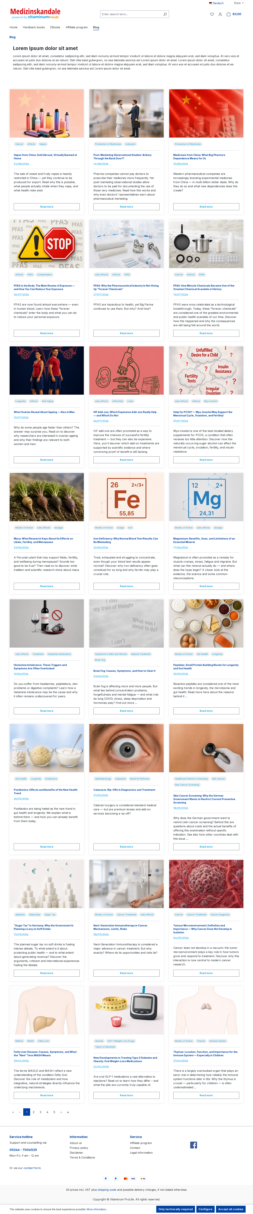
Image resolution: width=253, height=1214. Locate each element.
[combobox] (130, 14)
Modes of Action (24, 527)
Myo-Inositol (210, 401)
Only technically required (176, 1209)
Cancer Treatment (126, 914)
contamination (44, 274)
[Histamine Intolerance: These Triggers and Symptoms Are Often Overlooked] (47, 623)
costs (130, 401)
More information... (97, 1209)
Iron (130, 527)
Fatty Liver (43, 1041)
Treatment (38, 654)
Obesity (99, 1041)
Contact (135, 1148)
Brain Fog (100, 660)
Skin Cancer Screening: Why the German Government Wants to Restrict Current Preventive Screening (204, 799)
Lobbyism (130, 144)
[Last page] (68, 1112)
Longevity (20, 401)
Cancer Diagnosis (220, 914)
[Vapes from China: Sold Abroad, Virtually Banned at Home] (47, 113)
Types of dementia (105, 1047)
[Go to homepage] (35, 13)
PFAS (30, 274)
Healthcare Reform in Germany (191, 778)
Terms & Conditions (82, 1157)
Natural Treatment (140, 654)
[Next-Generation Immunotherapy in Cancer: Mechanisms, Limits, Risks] (126, 884)
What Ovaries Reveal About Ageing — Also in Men (44, 412)
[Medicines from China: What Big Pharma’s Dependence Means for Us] (206, 113)
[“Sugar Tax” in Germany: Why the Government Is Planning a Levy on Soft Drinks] (47, 884)
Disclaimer (76, 1152)
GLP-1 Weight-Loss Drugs (121, 1041)
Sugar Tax (50, 914)
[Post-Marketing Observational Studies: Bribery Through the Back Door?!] (126, 113)
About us (76, 1143)
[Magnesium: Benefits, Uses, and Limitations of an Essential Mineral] (206, 497)
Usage (120, 527)
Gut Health (202, 654)
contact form (32, 1168)
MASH (30, 1041)
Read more (46, 206)
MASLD (19, 1041)
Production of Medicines (108, 144)
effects (31, 144)
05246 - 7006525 (23, 1150)
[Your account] (220, 14)
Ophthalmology (103, 778)
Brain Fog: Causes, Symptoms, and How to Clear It (124, 670)
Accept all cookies (230, 1209)
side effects (101, 274)
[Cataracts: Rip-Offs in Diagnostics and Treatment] (126, 748)
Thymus (201, 1041)
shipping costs (107, 1189)
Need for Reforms (139, 778)
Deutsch (218, 3)
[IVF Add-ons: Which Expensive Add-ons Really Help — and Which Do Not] (126, 370)
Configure (205, 1209)
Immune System (217, 1041)
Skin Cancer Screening (187, 784)
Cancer (19, 144)
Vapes (43, 144)
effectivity (117, 401)
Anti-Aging (47, 401)
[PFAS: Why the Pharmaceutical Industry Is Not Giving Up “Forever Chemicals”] (126, 244)
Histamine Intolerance (59, 654)
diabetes (20, 914)
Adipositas (34, 914)
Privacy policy (79, 1148)
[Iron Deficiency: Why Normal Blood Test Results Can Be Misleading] (126, 497)
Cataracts (120, 778)
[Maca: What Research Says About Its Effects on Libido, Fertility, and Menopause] (47, 497)
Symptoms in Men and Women (111, 654)
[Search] (165, 14)
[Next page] (61, 1112)
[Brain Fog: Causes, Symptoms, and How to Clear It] (126, 623)
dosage (59, 527)
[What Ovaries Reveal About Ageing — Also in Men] (47, 370)
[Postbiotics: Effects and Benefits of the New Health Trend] (47, 748)
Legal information (141, 1152)
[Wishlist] (212, 14)
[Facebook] (193, 1137)
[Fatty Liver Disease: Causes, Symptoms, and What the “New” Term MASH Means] (47, 1010)
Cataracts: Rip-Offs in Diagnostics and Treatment (124, 789)
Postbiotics (51, 778)
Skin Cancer (218, 778)
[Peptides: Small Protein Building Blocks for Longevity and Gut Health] (206, 623)
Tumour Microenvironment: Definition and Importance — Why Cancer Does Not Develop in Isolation (202, 929)
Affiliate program (141, 1143)
